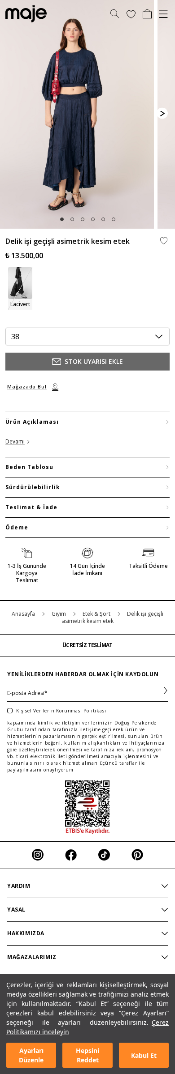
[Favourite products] (131, 14)
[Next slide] (162, 113)
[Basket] (147, 14)
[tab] (62, 219)
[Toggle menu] (163, 14)
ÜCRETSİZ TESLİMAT (87, 645)
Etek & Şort (97, 614)
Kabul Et (144, 1055)
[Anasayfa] (23, 13)
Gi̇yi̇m (59, 614)
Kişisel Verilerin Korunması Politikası (61, 710)
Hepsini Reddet (87, 1055)
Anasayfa (24, 614)
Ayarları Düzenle (31, 1055)
